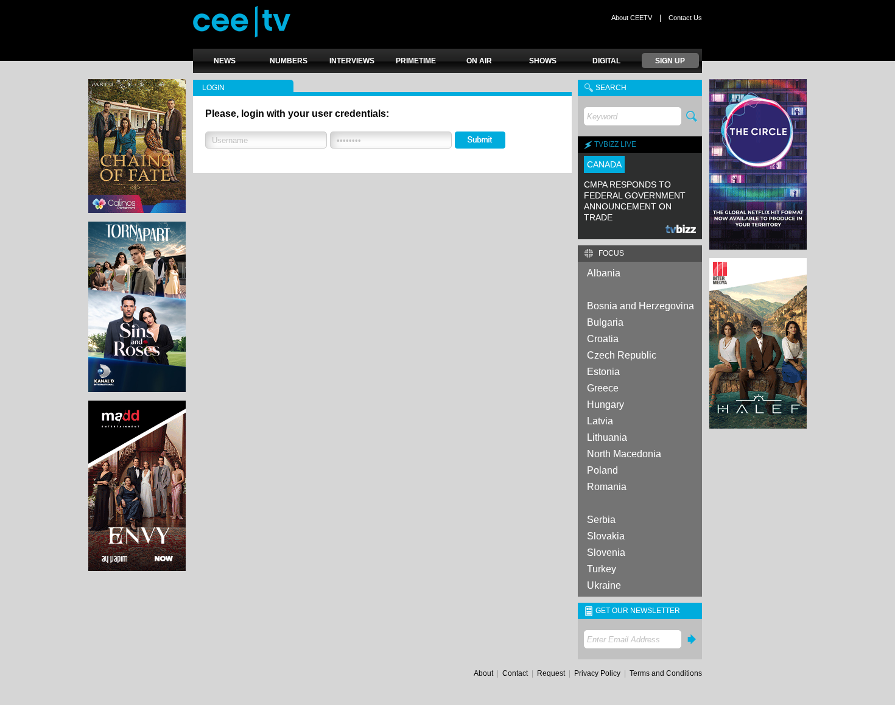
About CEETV (631, 17)
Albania (603, 273)
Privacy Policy (597, 673)
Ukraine (604, 585)
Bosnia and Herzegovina (640, 306)
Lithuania (607, 437)
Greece (603, 388)
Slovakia (606, 536)
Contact (515, 673)
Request (551, 673)
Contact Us (685, 17)
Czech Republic (621, 355)
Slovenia (606, 552)
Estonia (603, 372)
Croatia (603, 339)
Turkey (601, 569)
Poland (602, 470)
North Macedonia (624, 454)
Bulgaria (605, 322)
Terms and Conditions (666, 673)
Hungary (605, 404)
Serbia (601, 519)
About (483, 673)
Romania (606, 487)
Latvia (600, 421)
